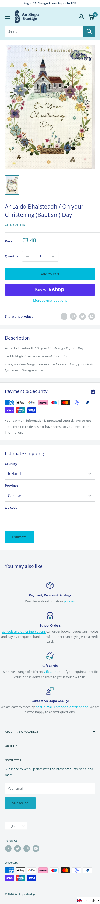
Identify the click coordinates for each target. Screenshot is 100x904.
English (12, 826)
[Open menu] (7, 17)
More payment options (50, 300)
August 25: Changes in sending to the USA (50, 3)
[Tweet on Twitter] (82, 316)
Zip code (11, 507)
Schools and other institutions (24, 631)
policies (69, 601)
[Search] (89, 31)
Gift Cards (51, 672)
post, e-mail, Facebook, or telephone (62, 707)
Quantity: (12, 256)
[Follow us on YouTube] (36, 848)
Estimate (19, 537)
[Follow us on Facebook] (8, 848)
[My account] (81, 16)
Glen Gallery (15, 225)
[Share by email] (91, 316)
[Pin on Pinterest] (73, 316)
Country (11, 463)
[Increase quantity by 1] (53, 256)
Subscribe (20, 803)
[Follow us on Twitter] (17, 848)
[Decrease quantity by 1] (27, 256)
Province (11, 485)
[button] (88, 900)
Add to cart (50, 274)
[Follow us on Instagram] (26, 848)
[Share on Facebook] (64, 316)
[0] (91, 17)
